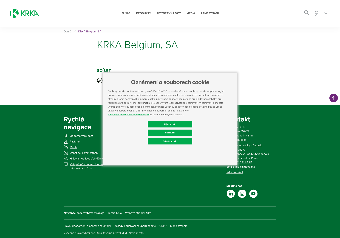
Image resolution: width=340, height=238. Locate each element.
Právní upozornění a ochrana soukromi (87, 226)
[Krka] (24, 13)
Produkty (143, 13)
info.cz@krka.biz (245, 167)
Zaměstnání (210, 13)
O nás (126, 13)
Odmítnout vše (170, 141)
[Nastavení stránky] (325, 13)
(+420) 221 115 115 (241, 162)
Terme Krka (115, 213)
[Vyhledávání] (306, 13)
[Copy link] (100, 80)
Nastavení (170, 132)
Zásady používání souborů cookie (135, 226)
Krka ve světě (234, 172)
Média (190, 13)
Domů (67, 31)
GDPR (163, 226)
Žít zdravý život (169, 13)
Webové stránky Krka (138, 213)
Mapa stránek (178, 226)
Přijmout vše (170, 124)
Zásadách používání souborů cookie (128, 114)
